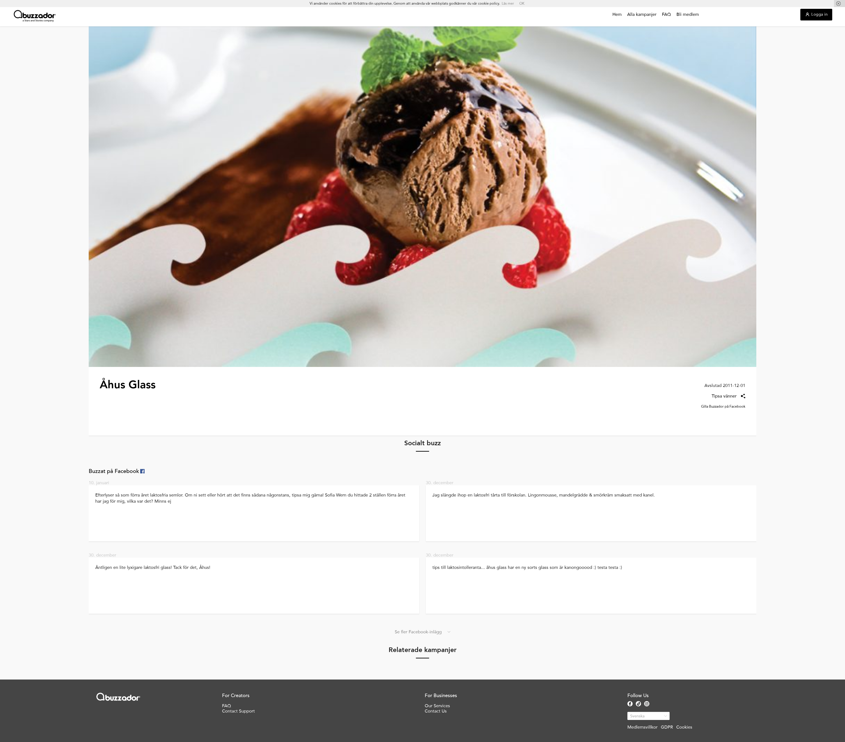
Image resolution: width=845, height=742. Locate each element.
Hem (617, 14)
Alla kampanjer (641, 14)
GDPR (667, 727)
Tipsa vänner (724, 396)
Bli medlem (687, 14)
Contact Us (436, 711)
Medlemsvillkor (642, 727)
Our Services (437, 705)
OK (521, 3)
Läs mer (508, 3)
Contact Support (238, 711)
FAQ (666, 14)
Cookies (684, 727)
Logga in (819, 14)
